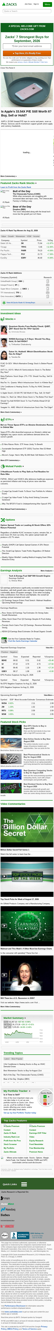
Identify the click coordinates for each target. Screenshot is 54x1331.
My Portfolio (9, 1148)
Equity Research (36, 1141)
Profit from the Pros (12, 1141)
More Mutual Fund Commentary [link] (13, 509)
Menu (47, 4)
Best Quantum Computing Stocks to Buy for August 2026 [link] (38, 771)
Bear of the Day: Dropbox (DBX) (16, 1079)
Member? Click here (35, 62)
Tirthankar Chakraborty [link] (21, 344)
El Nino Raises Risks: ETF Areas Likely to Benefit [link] (22, 444)
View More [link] (48, 695)
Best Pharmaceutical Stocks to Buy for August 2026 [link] (37, 756)
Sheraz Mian (16, 581)
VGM (29, 236)
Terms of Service (29, 1329)
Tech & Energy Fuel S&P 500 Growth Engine (29, 576)
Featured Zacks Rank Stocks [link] (17, 183)
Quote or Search (10, 11)
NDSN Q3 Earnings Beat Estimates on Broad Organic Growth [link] (27, 631)
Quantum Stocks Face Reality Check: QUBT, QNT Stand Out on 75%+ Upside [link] (29, 327)
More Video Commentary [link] (10, 1007)
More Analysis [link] (46, 571)
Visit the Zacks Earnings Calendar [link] (22, 641)
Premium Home (36, 1152)
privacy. (20, 62)
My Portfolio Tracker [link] (16, 1091)
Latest (6, 1059)
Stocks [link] (9, 319)
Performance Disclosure (15, 1306)
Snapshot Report (47, 285)
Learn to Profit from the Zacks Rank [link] (16, 187)
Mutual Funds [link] (14, 466)
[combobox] (27, 640)
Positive (4, 652)
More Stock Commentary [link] (10, 412)
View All (49, 648)
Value (3, 236)
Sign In (36, 4)
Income (36, 236)
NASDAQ (7, 1024)
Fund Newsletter (36, 1144)
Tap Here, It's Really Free (27, 53)
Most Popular (17, 1059)
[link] (9, 4)
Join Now (28, 4)
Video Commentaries (13, 804)
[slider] (27, 152)
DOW (6, 1022)
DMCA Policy (13, 1329)
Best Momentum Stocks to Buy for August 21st (23, 1071)
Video (31, 1137)
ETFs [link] (9, 419)
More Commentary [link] (8, 176)
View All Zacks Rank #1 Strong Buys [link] (21, 303)
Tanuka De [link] (15, 357)
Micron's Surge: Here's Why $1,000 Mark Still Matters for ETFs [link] (27, 455)
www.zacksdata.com (13, 1312)
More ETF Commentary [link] (10, 460)
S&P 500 (7, 1027)
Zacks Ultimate (10, 1152)
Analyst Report (47, 281)
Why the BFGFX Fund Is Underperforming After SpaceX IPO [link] (26, 504)
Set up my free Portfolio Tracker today (20, 1113)
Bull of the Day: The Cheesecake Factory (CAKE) (23, 1075)
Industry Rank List (11, 1137)
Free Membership (36, 1148)
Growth (11, 236)
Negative (13, 652)
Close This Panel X (8, 68)
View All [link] (49, 608)
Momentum (20, 236)
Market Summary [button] (14, 1018)
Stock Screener (10, 1144)
